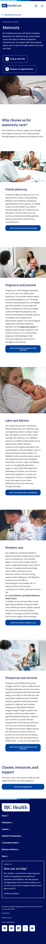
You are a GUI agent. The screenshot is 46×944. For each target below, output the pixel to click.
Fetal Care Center (27, 326)
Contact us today (11, 893)
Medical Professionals (11, 836)
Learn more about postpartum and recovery (23, 748)
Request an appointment (21, 69)
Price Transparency (8, 922)
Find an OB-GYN (17, 58)
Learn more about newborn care (23, 622)
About (4, 815)
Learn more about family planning (23, 228)
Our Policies (6, 913)
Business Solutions (9, 849)
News (4, 856)
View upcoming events (23, 787)
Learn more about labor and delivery (23, 492)
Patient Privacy (7, 918)
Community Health (10, 842)
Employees (6, 822)
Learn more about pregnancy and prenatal (23, 349)
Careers (5, 829)
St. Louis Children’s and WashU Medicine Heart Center (22, 597)
